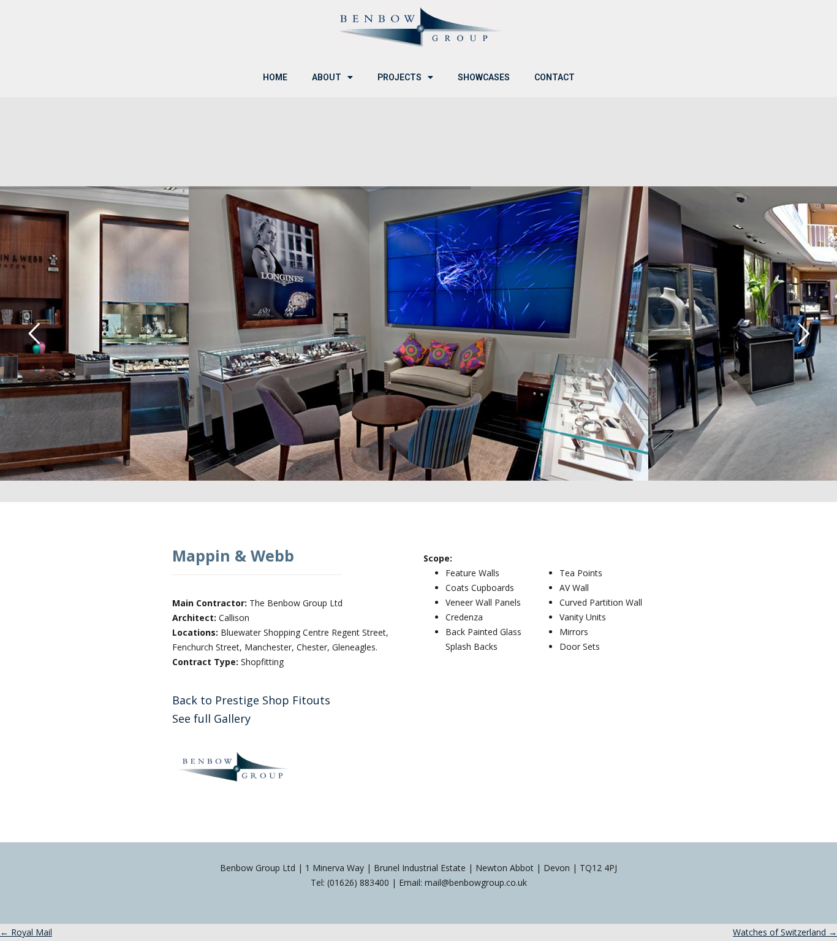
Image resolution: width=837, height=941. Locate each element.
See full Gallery (211, 718)
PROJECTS (399, 77)
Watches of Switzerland (785, 932)
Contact (554, 77)
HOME (275, 77)
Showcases (484, 77)
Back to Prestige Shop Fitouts (251, 700)
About (326, 77)
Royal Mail (26, 932)
